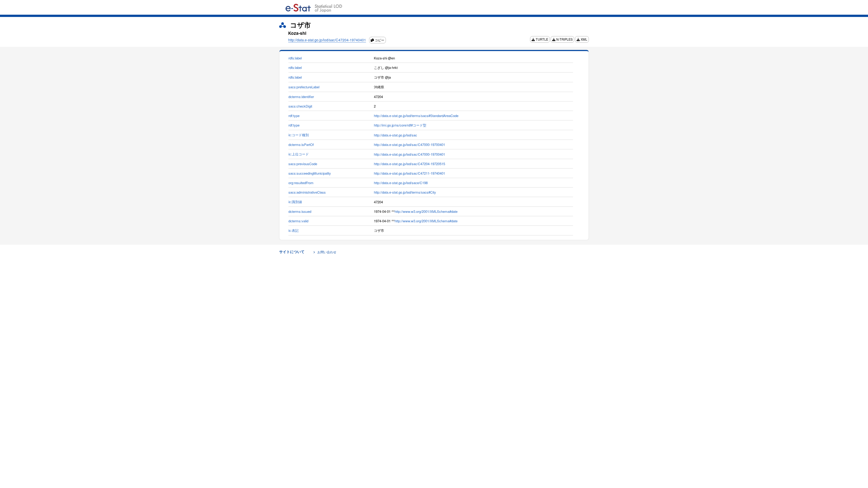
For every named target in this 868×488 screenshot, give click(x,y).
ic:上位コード (298, 154)
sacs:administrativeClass (307, 192)
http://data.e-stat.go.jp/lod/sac (395, 135)
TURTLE (541, 39)
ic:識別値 (295, 201)
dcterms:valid (298, 220)
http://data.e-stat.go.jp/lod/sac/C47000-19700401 (409, 144)
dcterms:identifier (301, 96)
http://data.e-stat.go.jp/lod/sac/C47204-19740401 (327, 39)
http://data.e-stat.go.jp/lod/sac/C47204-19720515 (409, 163)
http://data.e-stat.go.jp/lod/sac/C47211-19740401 (409, 173)
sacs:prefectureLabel (303, 86)
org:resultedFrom (301, 182)
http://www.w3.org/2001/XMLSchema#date (426, 211)
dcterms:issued (299, 211)
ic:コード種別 (298, 134)
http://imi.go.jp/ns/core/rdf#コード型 (400, 125)
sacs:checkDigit (300, 106)
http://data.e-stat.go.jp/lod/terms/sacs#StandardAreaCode (416, 115)
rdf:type (294, 115)
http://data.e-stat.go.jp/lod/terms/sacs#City (405, 192)
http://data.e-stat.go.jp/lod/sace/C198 (401, 182)
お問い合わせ (326, 251)
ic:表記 (293, 230)
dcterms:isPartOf (301, 144)
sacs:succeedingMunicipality (309, 173)
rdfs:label (295, 58)
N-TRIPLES (564, 39)
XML (583, 39)
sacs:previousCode (302, 163)
